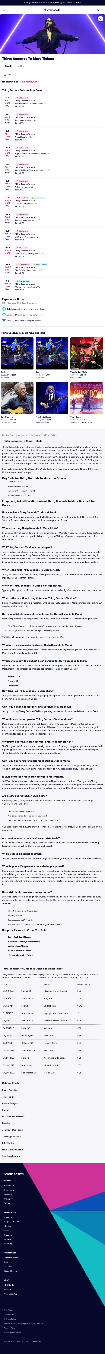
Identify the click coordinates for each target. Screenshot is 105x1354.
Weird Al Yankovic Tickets (19, 951)
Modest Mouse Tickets (18, 946)
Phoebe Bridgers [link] (10, 1103)
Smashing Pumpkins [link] (11, 1156)
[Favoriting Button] (100, 18)
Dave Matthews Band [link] (12, 1150)
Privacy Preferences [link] (12, 1333)
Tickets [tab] (8, 66)
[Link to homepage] (52, 10)
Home (5, 435)
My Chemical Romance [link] (13, 1116)
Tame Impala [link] (8, 1097)
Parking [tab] (20, 66)
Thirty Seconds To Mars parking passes (39, 711)
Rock (23, 435)
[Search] (98, 10)
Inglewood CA (14, 676)
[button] (7, 74)
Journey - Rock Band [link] (12, 1130)
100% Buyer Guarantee (63, 3)
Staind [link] (5, 1110)
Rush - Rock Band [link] (10, 1090)
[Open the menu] (3, 9)
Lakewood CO (14, 685)
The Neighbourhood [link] (11, 1136)
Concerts (14, 435)
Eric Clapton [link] (8, 1143)
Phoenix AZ (13, 681)
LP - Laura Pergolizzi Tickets (20, 955)
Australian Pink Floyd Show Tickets (24, 941)
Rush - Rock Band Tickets (19, 937)
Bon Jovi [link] (6, 1123)
